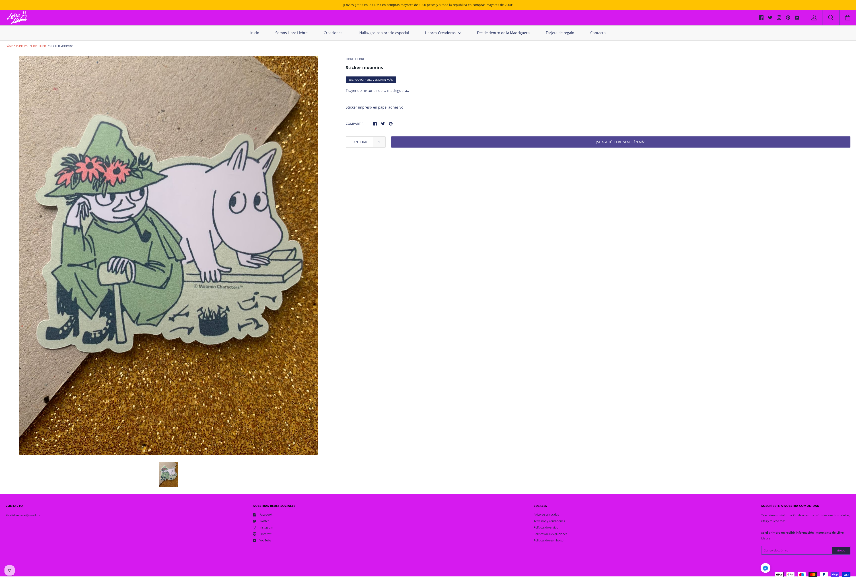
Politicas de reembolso (549, 540)
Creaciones (333, 32)
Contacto (598, 32)
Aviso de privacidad (546, 514)
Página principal (17, 46)
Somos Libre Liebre (291, 32)
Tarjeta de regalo (560, 32)
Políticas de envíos (546, 527)
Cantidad (359, 142)
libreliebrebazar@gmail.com (24, 515)
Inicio (254, 32)
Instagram (266, 527)
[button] (765, 568)
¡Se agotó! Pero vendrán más (621, 142)
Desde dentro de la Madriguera (503, 32)
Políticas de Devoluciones (550, 534)
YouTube (265, 540)
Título (841, 550)
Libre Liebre (39, 46)
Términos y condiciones (549, 521)
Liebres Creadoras (441, 32)
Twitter (264, 521)
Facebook (265, 514)
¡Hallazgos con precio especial (383, 32)
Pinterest (265, 534)
